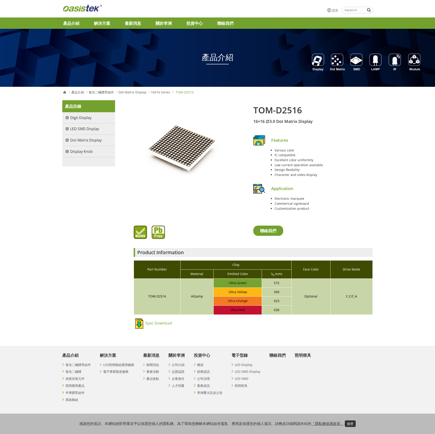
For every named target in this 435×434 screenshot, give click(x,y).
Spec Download (158, 323)
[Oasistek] (94, 10)
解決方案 (102, 23)
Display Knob (81, 151)
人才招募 (178, 385)
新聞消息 (152, 365)
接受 (350, 424)
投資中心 (194, 23)
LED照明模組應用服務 (118, 365)
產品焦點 (152, 378)
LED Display (243, 365)
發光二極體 (73, 371)
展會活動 (152, 371)
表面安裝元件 (75, 378)
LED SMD (241, 378)
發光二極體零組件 (101, 92)
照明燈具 (241, 385)
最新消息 (133, 23)
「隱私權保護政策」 (327, 423)
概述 (200, 365)
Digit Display (81, 117)
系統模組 (71, 399)
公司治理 (203, 378)
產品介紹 (71, 23)
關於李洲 (164, 23)
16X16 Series (160, 92)
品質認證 (178, 371)
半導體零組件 (75, 392)
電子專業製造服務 (115, 371)
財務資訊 (203, 371)
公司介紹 (178, 365)
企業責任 (178, 378)
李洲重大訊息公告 (209, 392)
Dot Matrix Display (132, 92)
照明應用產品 (75, 385)
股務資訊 (203, 385)
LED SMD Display (84, 128)
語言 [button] (335, 10)
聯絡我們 (225, 23)
